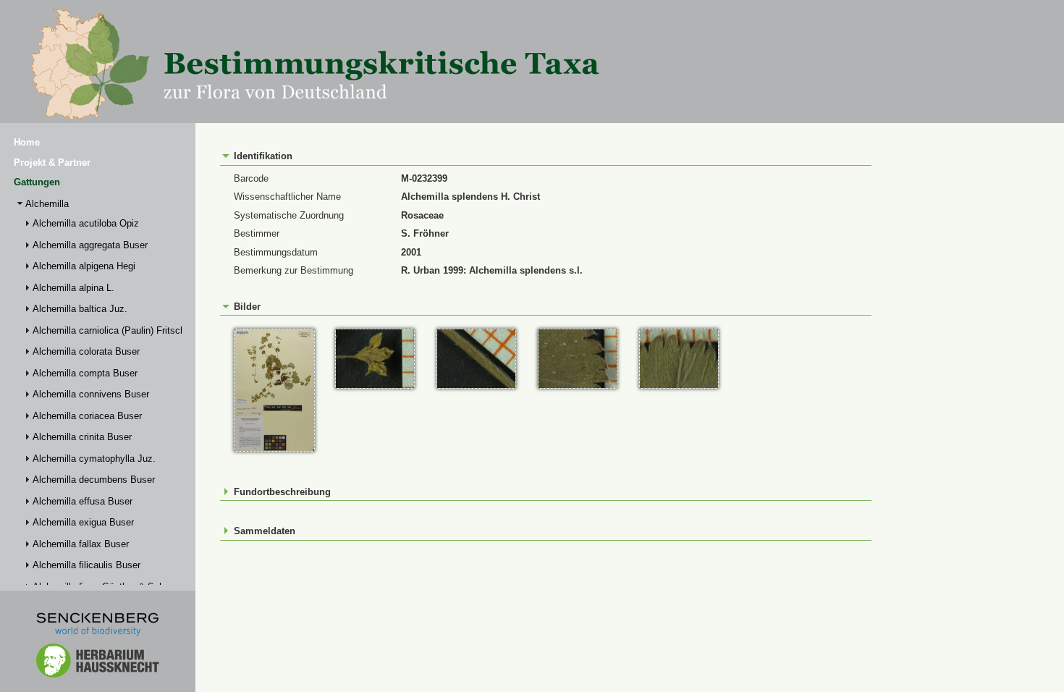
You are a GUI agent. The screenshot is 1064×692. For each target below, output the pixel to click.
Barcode (251, 178)
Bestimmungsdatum (276, 252)
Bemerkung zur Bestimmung (293, 270)
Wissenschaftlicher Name (287, 196)
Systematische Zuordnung (289, 215)
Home (27, 142)
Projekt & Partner (52, 162)
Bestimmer (256, 233)
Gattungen (37, 182)
